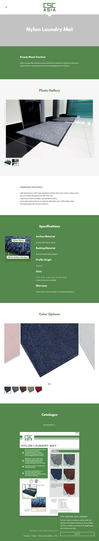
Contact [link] (34, 536)
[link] (49, 7)
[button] (6, 7)
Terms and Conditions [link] (45, 536)
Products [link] (27, 536)
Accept (77, 534)
